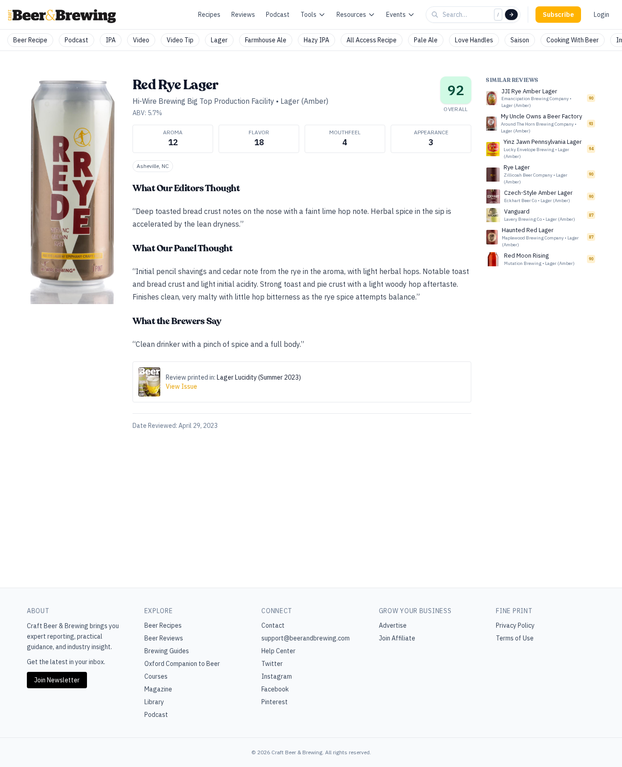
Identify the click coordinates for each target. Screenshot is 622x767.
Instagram (276, 676)
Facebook (275, 689)
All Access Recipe (372, 40)
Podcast (278, 14)
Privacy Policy (515, 625)
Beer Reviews (163, 638)
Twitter (272, 664)
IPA (111, 40)
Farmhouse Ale (265, 40)
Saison (519, 40)
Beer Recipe (30, 40)
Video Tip (180, 40)
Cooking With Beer (572, 40)
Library (154, 702)
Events (396, 14)
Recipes (209, 14)
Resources (351, 14)
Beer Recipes (163, 625)
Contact (273, 625)
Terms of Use (515, 638)
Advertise (393, 625)
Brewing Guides (166, 651)
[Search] (511, 14)
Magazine (158, 689)
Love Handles (474, 40)
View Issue (181, 386)
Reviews (243, 14)
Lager (219, 40)
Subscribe (558, 14)
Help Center (278, 651)
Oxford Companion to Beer (182, 664)
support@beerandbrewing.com (305, 638)
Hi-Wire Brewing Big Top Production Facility (203, 101)
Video (141, 40)
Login (601, 14)
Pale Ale (426, 40)
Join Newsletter (57, 680)
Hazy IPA (316, 40)
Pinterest (274, 702)
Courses (156, 676)
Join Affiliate (397, 638)
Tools (308, 14)
